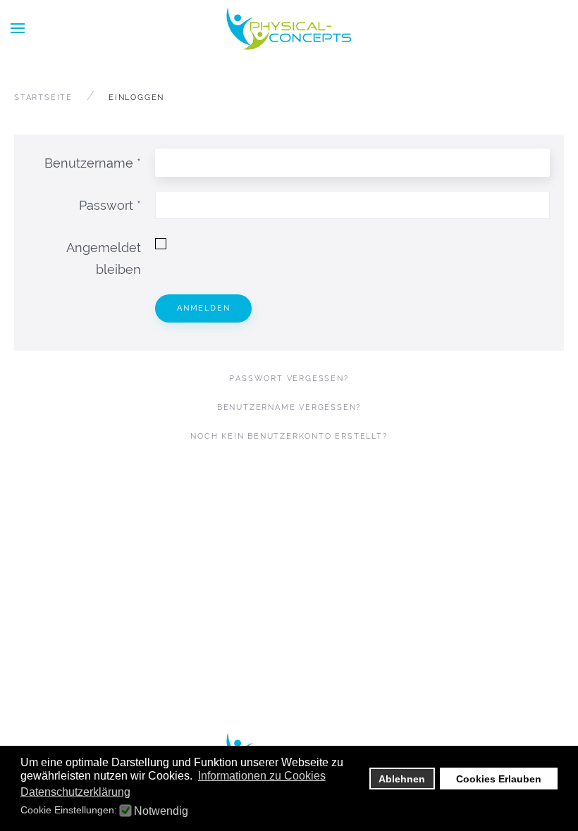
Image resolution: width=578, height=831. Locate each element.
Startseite (43, 97)
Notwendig (161, 811)
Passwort (110, 205)
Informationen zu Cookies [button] (262, 776)
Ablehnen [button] (402, 779)
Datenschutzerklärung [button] (75, 792)
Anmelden (203, 308)
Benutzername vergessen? (289, 407)
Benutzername (92, 163)
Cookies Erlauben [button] (498, 779)
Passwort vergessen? (288, 378)
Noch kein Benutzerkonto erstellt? (288, 436)
